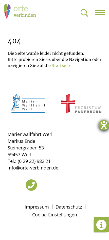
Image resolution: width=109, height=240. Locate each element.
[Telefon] (31, 185)
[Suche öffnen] (84, 13)
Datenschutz (69, 207)
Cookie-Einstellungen (54, 215)
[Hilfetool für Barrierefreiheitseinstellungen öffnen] (104, 125)
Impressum (37, 207)
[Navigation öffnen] (102, 12)
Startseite (61, 65)
